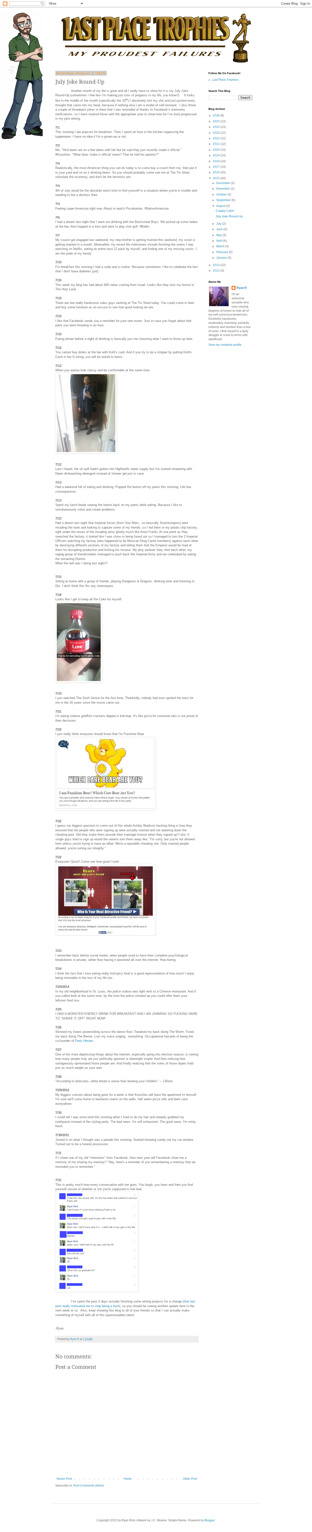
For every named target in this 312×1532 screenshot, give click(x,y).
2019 (216, 155)
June (220, 229)
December (223, 183)
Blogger (210, 1520)
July (219, 223)
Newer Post (64, 1478)
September (224, 200)
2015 (216, 178)
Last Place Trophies (225, 79)
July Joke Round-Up (229, 216)
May (219, 235)
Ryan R (241, 288)
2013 (216, 270)
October (221, 194)
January (222, 257)
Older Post (190, 1478)
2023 (216, 132)
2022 (216, 138)
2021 (216, 144)
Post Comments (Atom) (88, 1485)
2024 (216, 127)
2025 (216, 121)
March (220, 246)
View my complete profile (225, 344)
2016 (216, 172)
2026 (216, 115)
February (222, 252)
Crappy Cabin (225, 211)
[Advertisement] (223, 427)
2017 (216, 166)
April (219, 240)
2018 (216, 161)
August (221, 206)
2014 (216, 265)
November (223, 188)
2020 (216, 149)
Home (128, 1478)
